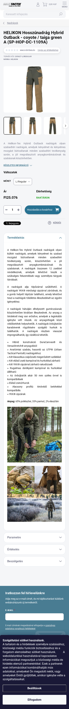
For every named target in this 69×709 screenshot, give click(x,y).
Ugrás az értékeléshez (48, 50)
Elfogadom (34, 699)
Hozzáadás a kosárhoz (39, 209)
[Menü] (64, 4)
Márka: (11, 59)
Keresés (61, 14)
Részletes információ (16, 165)
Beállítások (34, 688)
